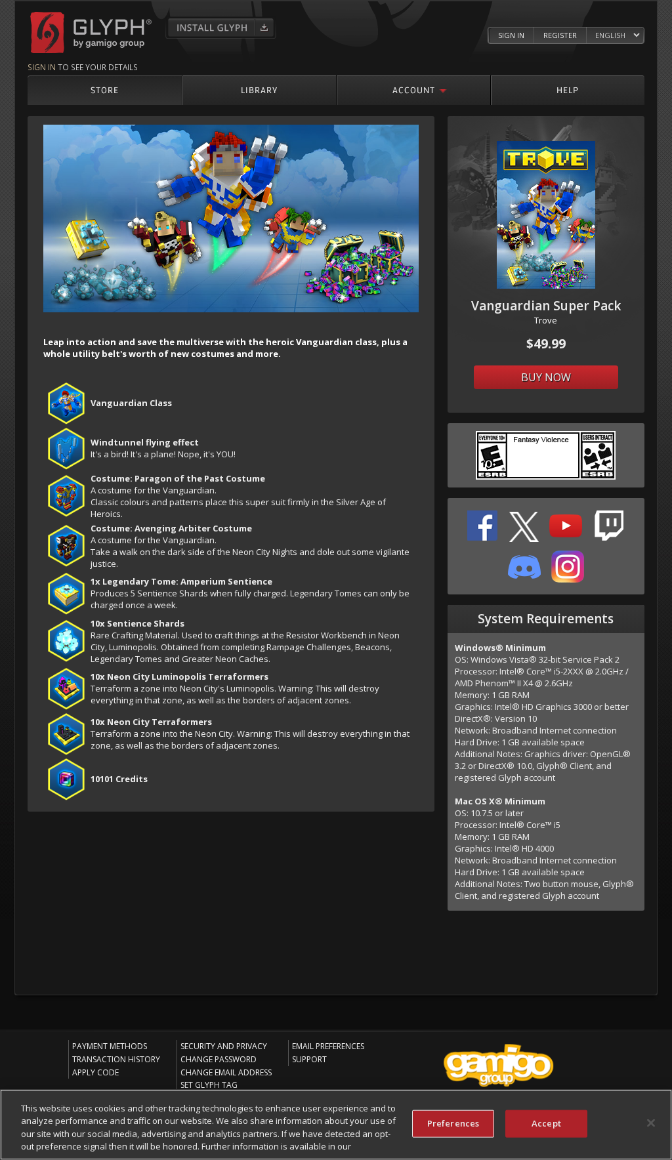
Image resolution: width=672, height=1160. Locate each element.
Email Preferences (328, 1046)
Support (309, 1059)
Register (560, 35)
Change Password (218, 1059)
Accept (546, 1123)
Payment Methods (109, 1046)
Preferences (453, 1123)
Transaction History (116, 1059)
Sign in (42, 67)
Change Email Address (226, 1072)
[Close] (651, 1122)
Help (567, 89)
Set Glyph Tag (209, 1084)
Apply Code (95, 1072)
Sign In (511, 35)
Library (259, 89)
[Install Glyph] (221, 27)
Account (413, 89)
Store (105, 89)
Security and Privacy (223, 1046)
